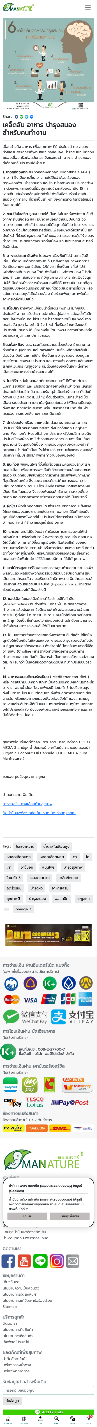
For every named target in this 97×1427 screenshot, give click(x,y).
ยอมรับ (27, 1216)
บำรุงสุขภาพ (73, 867)
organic (83, 898)
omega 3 (23, 909)
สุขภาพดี (13, 898)
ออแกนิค (61, 898)
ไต (88, 857)
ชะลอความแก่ (40, 878)
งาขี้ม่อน (27, 867)
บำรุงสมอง (37, 898)
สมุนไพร (48, 867)
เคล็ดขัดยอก (68, 878)
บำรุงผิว (36, 888)
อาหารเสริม (60, 888)
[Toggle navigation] (88, 7)
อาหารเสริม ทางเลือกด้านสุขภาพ (27, 804)
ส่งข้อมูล (12, 1401)
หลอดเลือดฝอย (52, 857)
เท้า (9, 867)
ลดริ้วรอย (14, 888)
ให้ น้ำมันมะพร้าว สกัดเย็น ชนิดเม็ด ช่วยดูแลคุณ (39, 813)
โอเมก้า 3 (14, 878)
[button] (8, 1420)
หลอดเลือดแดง (19, 857)
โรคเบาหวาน (25, 846)
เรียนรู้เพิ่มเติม (69, 1216)
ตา (75, 857)
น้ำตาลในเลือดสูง (56, 846)
